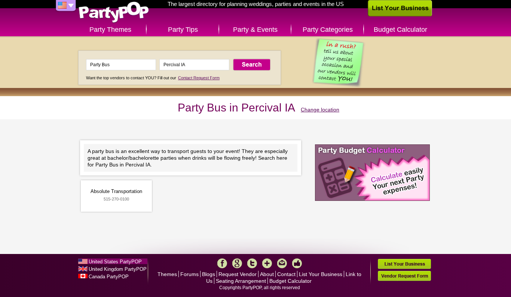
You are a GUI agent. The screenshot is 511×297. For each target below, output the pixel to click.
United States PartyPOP (115, 261)
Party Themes (110, 29)
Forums (189, 274)
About (267, 274)
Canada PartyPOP (109, 276)
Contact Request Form (199, 78)
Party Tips (183, 29)
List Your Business (320, 274)
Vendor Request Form (404, 275)
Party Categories (328, 29)
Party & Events (255, 29)
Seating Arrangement (241, 281)
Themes (167, 274)
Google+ (237, 263)
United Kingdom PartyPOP (118, 269)
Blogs (208, 274)
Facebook (222, 263)
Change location (320, 110)
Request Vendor (237, 274)
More (267, 263)
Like (297, 263)
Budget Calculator (400, 29)
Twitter (252, 263)
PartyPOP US (113, 12)
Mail (282, 263)
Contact (286, 274)
